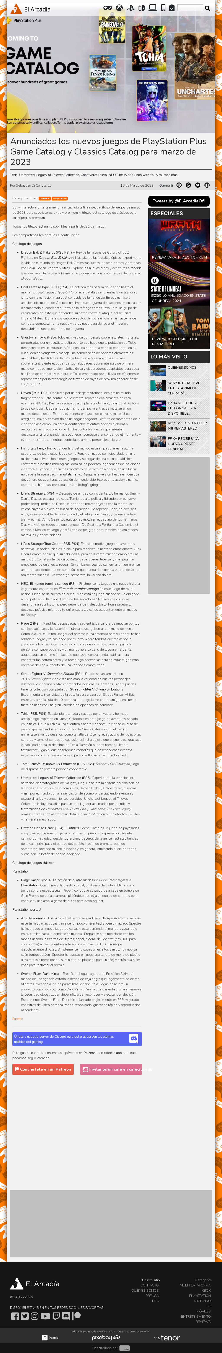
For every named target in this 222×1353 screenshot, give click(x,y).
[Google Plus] (188, 185)
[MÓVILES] (163, 9)
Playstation (59, 198)
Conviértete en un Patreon (45, 1069)
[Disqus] (77, 1132)
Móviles (203, 1311)
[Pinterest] (179, 185)
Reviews (203, 1321)
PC (208, 1306)
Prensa (152, 1295)
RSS (155, 1301)
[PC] (153, 9)
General (45, 198)
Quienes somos (145, 1290)
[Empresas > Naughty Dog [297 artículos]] (64, 783)
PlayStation (200, 1295)
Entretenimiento (196, 1316)
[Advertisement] (179, 526)
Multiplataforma (195, 1285)
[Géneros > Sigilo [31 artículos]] (23, 833)
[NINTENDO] (142, 9)
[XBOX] (120, 9)
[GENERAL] (108, 9)
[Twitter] (197, 185)
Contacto (149, 1285)
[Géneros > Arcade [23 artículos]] (93, 890)
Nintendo (202, 1301)
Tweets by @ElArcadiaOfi (179, 201)
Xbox (206, 1290)
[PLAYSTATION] (131, 9)
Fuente (17, 1018)
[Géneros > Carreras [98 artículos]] (33, 739)
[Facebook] (207, 185)
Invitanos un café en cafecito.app (115, 1069)
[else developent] (124, 1348)
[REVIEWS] (172, 9)
